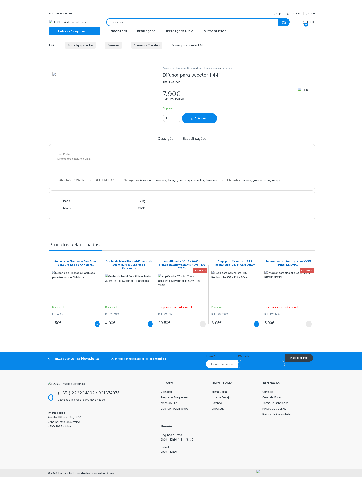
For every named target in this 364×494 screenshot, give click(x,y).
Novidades (119, 31)
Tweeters (113, 45)
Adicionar (201, 118)
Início (52, 45)
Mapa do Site (169, 402)
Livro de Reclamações (174, 408)
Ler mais (203, 324)
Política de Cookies (274, 408)
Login (311, 13)
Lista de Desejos (222, 397)
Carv (110, 473)
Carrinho (217, 402)
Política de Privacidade (276, 414)
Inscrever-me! (299, 357)
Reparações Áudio (179, 31)
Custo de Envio (215, 31)
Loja (278, 13)
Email (210, 356)
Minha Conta (219, 391)
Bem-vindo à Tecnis (60, 13)
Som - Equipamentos (80, 45)
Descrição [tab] (165, 139)
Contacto (295, 13)
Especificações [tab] (194, 139)
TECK (141, 208)
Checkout (218, 408)
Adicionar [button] (94, 324)
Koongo (191, 68)
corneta (246, 180)
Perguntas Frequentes (174, 397)
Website (243, 356)
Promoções (146, 31)
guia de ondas (261, 180)
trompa (276, 180)
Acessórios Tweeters (147, 45)
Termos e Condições (275, 402)
